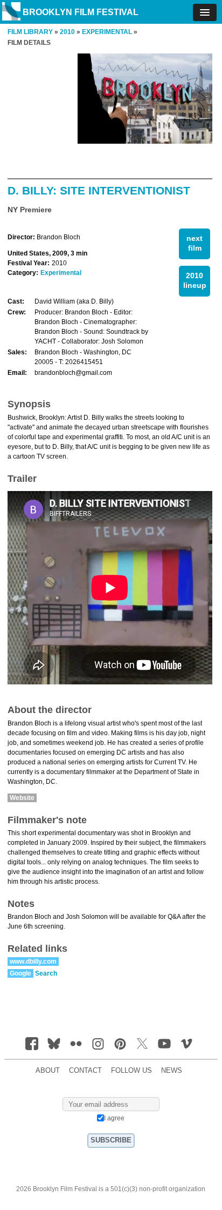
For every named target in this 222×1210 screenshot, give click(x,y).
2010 (67, 32)
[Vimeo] (186, 1043)
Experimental (60, 273)
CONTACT (85, 1070)
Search (46, 973)
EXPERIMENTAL (107, 32)
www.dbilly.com (33, 961)
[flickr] (76, 1043)
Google (20, 973)
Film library (30, 32)
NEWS (171, 1070)
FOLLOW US (131, 1070)
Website (22, 798)
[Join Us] (31, 1043)
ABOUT (48, 1070)
